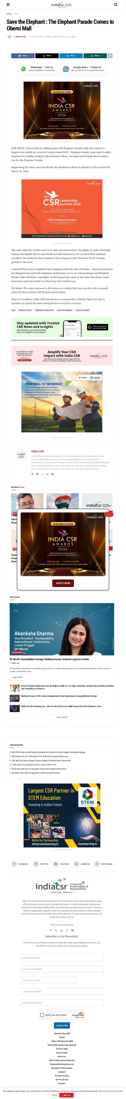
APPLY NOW (63, 583)
